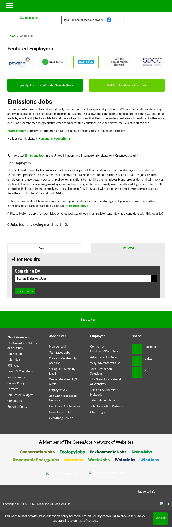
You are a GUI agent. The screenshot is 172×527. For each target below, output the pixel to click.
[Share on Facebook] (137, 349)
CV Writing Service (61, 418)
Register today (16, 131)
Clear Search (25, 291)
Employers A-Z (58, 390)
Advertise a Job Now (103, 357)
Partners (12, 389)
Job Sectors (14, 354)
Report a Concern (18, 406)
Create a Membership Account (63, 361)
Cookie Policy (16, 383)
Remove (154, 278)
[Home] (28, 18)
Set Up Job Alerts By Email (127, 85)
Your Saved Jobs (59, 352)
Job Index (13, 359)
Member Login (58, 346)
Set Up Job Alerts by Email (62, 371)
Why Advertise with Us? (105, 363)
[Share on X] (137, 372)
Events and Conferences (64, 406)
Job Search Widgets (20, 395)
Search (44, 248)
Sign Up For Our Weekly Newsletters (45, 85)
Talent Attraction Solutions (101, 371)
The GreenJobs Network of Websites (23, 346)
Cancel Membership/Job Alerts (64, 382)
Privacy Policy (16, 377)
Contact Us (14, 401)
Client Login (97, 412)
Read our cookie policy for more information (68, 516)
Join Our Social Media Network (63, 398)
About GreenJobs (18, 337)
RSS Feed (13, 365)
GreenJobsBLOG (59, 412)
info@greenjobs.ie (76, 206)
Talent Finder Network (104, 400)
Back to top (88, 319)
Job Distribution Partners (106, 406)
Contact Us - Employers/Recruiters (104, 349)
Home (11, 36)
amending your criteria (55, 138)
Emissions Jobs (35, 155)
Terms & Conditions (20, 371)
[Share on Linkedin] (137, 361)
